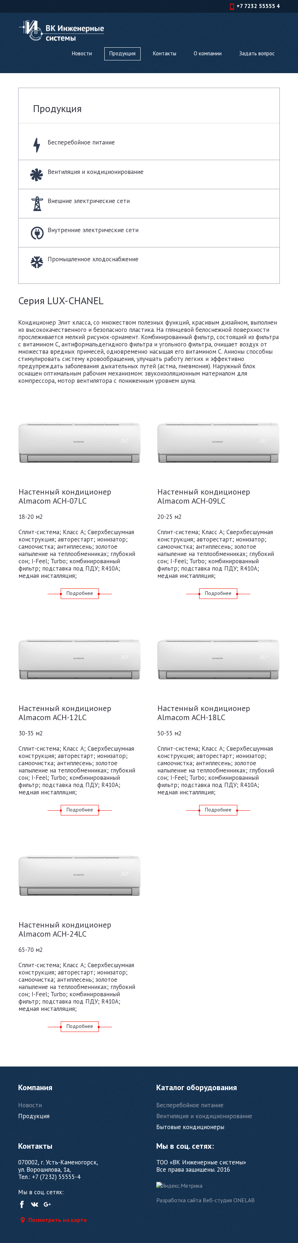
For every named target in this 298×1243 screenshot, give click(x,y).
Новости (82, 53)
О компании (208, 53)
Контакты (164, 53)
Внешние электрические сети (89, 201)
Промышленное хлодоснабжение (93, 259)
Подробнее (80, 593)
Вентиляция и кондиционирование (96, 172)
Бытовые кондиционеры (190, 1127)
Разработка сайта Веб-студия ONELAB (205, 1200)
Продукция (122, 53)
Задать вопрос (257, 53)
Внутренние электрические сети (93, 230)
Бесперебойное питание (81, 142)
